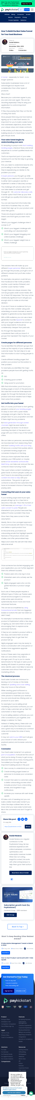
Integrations (22, 1037)
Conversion (20, 14)
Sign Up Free (8, 991)
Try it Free (27, 9)
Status (21, 1063)
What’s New (22, 1059)
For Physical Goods (6, 1054)
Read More (5, 953)
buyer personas (14, 268)
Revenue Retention (24, 1030)
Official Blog (22, 1052)
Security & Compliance (25, 1039)
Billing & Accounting (24, 1032)
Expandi (19, 320)
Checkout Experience (25, 1025)
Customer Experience (25, 1028)
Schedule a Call (20, 991)
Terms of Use (5, 1033)
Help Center (22, 1070)
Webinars (21, 1056)
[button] (31, 1093)
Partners (21, 1066)
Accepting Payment (25, 1019)
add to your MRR (15, 737)
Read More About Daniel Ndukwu (20, 873)
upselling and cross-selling (19, 684)
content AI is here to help (10, 478)
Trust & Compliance (7, 1037)
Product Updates (14, 20)
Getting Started (23, 1050)
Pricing (25, 17)
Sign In (21, 9)
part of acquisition (8, 755)
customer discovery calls (22, 192)
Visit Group (10, 915)
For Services (4, 1052)
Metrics (10, 17)
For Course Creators (7, 1059)
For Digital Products (7, 1056)
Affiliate (7, 14)
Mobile (21, 1041)
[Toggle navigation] (32, 9)
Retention (23, 20)
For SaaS (3, 1050)
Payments (18, 17)
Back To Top (17, 927)
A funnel (4, 77)
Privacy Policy (5, 1035)
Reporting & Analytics (25, 1034)
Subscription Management (23, 1022)
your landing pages (23, 409)
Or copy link (7, 822)
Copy (28, 826)
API (19, 1061)
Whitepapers (22, 1054)
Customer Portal (23, 1068)
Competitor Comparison (8, 1024)
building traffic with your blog (20, 445)
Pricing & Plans (5, 1019)
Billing (13, 14)
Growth (28, 14)
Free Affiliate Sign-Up (7, 1026)
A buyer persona (7, 176)
